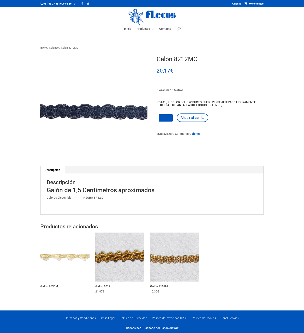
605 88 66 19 (67, 3)
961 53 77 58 (50, 3)
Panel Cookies (230, 318)
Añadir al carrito (193, 118)
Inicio (127, 28)
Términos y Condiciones (81, 318)
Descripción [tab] (52, 170)
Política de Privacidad (133, 318)
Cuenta (236, 3)
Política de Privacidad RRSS (169, 318)
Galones (54, 47)
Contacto (165, 28)
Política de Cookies (204, 318)
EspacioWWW (169, 328)
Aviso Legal (108, 318)
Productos (143, 28)
